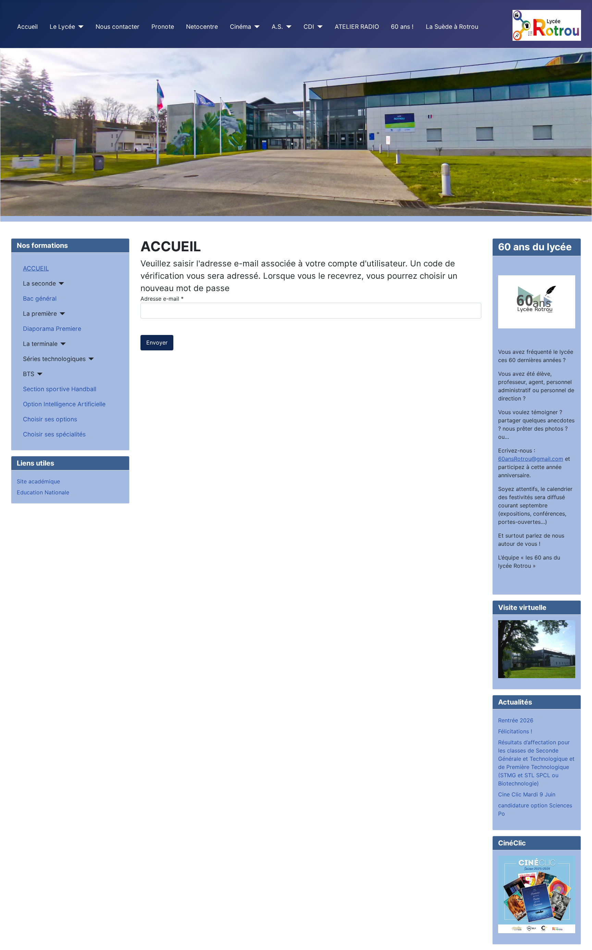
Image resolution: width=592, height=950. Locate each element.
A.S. (277, 26)
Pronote (162, 26)
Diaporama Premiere (52, 328)
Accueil (27, 26)
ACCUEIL (36, 268)
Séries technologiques (54, 358)
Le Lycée (62, 26)
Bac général (40, 298)
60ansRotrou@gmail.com (530, 458)
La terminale (40, 343)
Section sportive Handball (59, 389)
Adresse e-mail (162, 298)
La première (40, 313)
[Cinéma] (255, 26)
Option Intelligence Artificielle (64, 404)
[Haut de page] (580, 937)
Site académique (38, 481)
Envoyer (157, 342)
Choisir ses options (50, 419)
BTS (28, 373)
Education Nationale (43, 492)
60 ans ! (402, 26)
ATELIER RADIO (357, 26)
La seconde (39, 283)
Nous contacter (117, 26)
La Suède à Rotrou (452, 26)
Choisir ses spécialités (54, 434)
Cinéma (240, 26)
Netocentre (202, 26)
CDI (309, 26)
